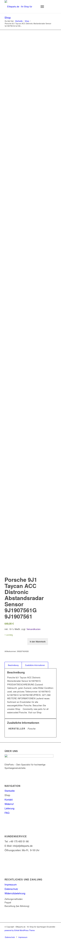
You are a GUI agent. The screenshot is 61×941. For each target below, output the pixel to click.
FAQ (7, 812)
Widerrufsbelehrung (15, 893)
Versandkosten (34, 629)
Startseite (10, 790)
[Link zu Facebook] (54, 933)
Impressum (11, 884)
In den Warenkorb (38, 641)
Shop (8, 17)
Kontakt (9, 799)
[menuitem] (34, 6)
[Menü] (42, 6)
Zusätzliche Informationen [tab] (35, 665)
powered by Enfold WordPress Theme (20, 930)
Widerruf (9, 804)
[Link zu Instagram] (49, 933)
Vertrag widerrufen (18, 861)
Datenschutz (11, 889)
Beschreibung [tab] (13, 665)
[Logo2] (25, 6)
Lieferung (9, 808)
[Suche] (34, 6)
